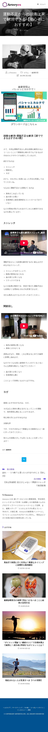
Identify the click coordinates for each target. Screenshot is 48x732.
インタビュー (21, 710)
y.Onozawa (12, 73)
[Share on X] (24, 459)
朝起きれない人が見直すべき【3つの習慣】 (24, 680)
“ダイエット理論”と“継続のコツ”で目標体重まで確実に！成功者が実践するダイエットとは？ (24, 643)
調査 (29, 710)
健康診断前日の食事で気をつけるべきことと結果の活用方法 (24, 601)
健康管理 (35, 73)
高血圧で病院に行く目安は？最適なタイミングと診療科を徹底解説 (24, 563)
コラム (26, 30)
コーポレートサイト (36, 707)
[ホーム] (20, 30)
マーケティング (17, 707)
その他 (26, 707)
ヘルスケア (6, 707)
